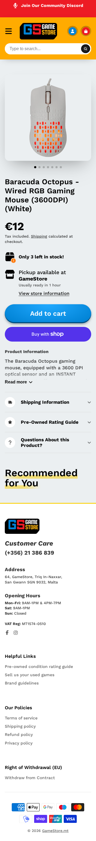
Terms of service (21, 718)
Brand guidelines (22, 683)
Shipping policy (20, 726)
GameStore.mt (55, 830)
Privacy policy (19, 743)
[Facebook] (7, 632)
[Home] (38, 31)
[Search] (85, 48)
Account (72, 31)
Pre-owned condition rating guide (39, 666)
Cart (86, 31)
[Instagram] (15, 632)
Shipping (39, 236)
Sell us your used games (29, 674)
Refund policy (19, 734)
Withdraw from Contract (30, 777)
